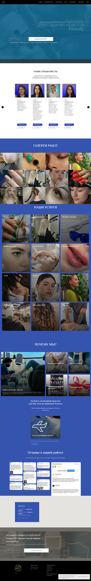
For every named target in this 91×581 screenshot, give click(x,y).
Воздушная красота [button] (48, 2)
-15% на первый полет (43, 435)
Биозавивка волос (39, 305)
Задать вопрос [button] (72, 2)
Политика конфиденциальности (52, 574)
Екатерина (35, 100)
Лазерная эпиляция (69, 217)
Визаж (35, 276)
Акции (87, 2)
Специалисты (81, 2)
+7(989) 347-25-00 (50, 569)
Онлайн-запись (58, 2)
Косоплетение (67, 276)
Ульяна (65, 100)
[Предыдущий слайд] (3, 107)
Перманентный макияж (70, 246)
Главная (40, 2)
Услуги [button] (65, 2)
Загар (6, 276)
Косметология (38, 246)
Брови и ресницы (10, 246)
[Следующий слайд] (88, 107)
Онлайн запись (49, 570)
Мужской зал (8, 305)
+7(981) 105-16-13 (49, 567)
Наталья (50, 100)
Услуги (48, 572)
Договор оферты (49, 575)
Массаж (65, 305)
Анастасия (19, 100)
